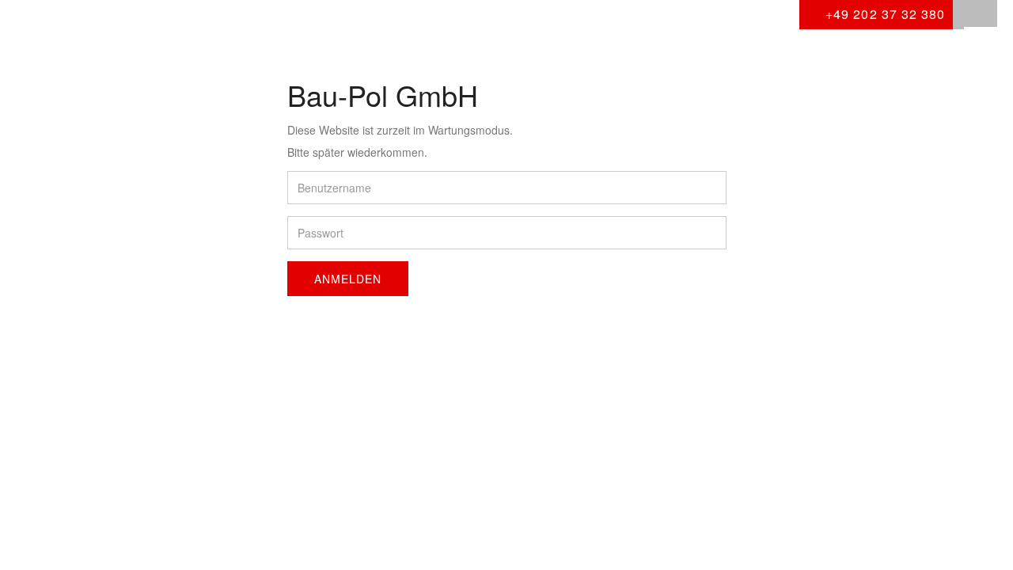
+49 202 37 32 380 (883, 14)
